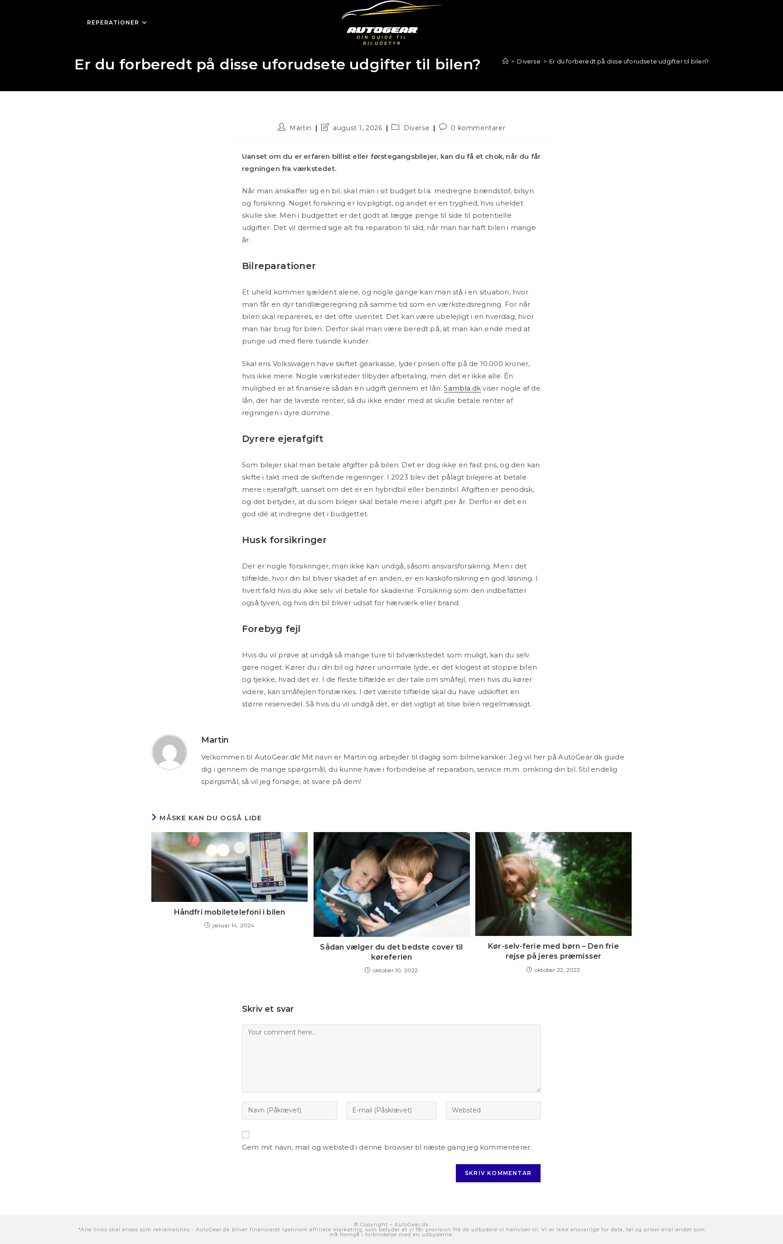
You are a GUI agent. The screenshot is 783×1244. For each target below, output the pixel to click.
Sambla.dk (462, 388)
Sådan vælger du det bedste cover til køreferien (391, 952)
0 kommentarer (478, 128)
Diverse (417, 128)
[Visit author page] (169, 751)
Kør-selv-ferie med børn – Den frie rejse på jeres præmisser (553, 951)
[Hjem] (505, 61)
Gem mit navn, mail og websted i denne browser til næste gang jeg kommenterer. (387, 1147)
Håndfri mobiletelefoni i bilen (229, 912)
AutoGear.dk (412, 1224)
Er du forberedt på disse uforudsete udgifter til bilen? (629, 61)
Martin (301, 128)
